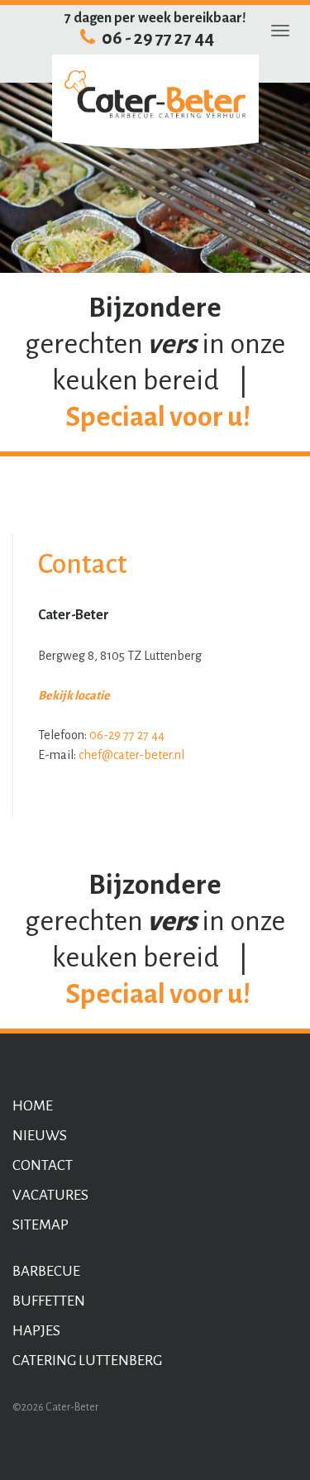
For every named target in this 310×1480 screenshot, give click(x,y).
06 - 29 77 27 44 (156, 38)
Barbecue (46, 1271)
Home (32, 1106)
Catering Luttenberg (87, 1360)
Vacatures (50, 1195)
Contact (42, 1165)
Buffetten (48, 1301)
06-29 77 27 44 (127, 735)
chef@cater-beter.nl (131, 754)
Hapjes (36, 1331)
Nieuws (39, 1135)
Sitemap (40, 1225)
